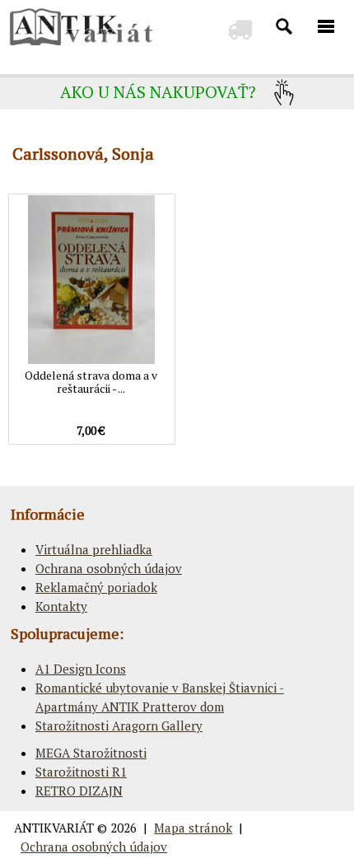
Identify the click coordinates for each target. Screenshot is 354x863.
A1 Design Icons (80, 668)
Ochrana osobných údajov (108, 568)
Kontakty (61, 606)
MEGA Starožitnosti (91, 752)
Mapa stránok (193, 827)
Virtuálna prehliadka (93, 549)
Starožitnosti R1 (81, 771)
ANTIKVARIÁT (54, 827)
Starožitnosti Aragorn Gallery (119, 725)
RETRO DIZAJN (79, 790)
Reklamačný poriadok (96, 587)
